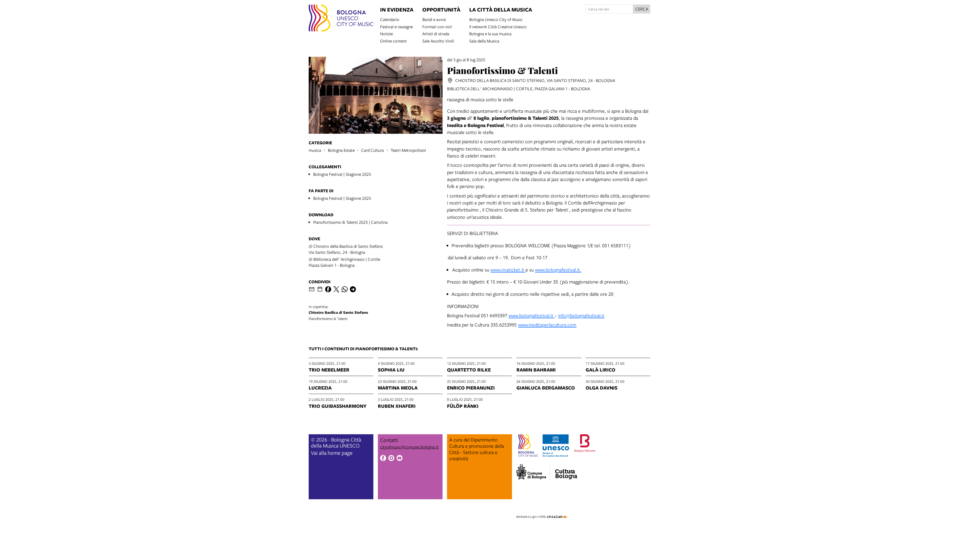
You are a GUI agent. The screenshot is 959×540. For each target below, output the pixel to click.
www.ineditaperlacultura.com (547, 325)
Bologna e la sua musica (490, 33)
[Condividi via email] (312, 289)
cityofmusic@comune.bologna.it (409, 447)
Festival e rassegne (396, 26)
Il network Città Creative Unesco (498, 26)
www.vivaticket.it (507, 269)
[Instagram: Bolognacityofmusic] (391, 458)
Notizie (386, 33)
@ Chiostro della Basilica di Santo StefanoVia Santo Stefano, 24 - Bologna (346, 249)
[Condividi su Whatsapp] (345, 289)
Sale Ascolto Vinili (438, 40)
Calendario (389, 19)
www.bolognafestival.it (531, 315)
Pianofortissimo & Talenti (338, 312)
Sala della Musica (484, 40)
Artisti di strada (435, 33)
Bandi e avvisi (434, 19)
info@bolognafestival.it (581, 315)
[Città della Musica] (566, 471)
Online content (393, 40)
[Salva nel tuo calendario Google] (320, 289)
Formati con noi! (437, 26)
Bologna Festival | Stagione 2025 (342, 174)
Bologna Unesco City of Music (496, 19)
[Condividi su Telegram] (353, 289)
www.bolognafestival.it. (558, 269)
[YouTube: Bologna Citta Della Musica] (400, 458)
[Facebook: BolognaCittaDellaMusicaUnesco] (383, 458)
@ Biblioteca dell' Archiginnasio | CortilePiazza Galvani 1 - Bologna (344, 262)
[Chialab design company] (541, 512)
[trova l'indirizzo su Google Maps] (450, 81)
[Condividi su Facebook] (328, 289)
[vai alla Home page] (341, 18)
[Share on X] (336, 289)
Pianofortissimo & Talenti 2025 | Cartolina (350, 222)
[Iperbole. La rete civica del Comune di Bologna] (533, 472)
